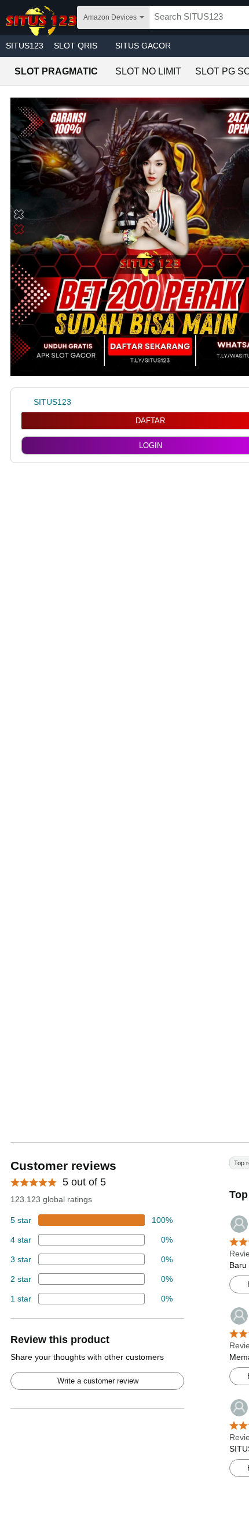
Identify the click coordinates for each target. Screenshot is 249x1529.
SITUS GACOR (143, 45)
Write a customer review (97, 1381)
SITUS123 (24, 45)
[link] (27, 402)
